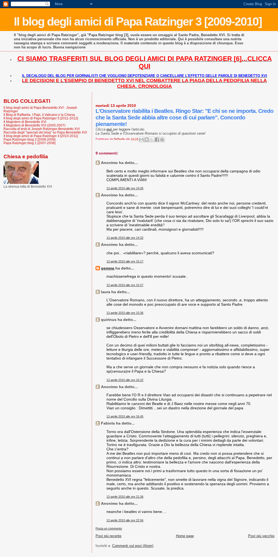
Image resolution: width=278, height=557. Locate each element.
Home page (185, 536)
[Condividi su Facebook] (157, 139)
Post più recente (108, 536)
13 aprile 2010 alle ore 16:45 (124, 416)
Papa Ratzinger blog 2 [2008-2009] (29, 139)
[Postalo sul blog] (146, 139)
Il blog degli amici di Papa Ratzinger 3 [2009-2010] (138, 21)
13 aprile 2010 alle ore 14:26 (124, 188)
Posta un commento (109, 528)
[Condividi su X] (151, 139)
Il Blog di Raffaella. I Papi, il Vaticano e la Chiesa (39, 114)
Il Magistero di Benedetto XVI (25, 121)
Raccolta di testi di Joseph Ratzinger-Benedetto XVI (42, 129)
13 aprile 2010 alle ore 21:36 (124, 496)
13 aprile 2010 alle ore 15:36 (124, 312)
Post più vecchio (261, 536)
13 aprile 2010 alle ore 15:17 (124, 261)
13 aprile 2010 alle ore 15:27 (124, 285)
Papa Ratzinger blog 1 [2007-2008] (29, 143)
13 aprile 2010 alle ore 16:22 (124, 380)
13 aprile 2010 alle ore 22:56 (124, 520)
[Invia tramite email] (141, 139)
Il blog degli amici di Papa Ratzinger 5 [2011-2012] (41, 118)
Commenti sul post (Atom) (132, 546)
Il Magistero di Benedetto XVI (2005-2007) (34, 125)
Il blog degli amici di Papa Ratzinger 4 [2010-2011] (41, 136)
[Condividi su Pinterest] (162, 139)
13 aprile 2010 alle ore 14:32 (124, 237)
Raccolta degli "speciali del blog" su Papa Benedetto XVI (45, 132)
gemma (107, 268)
